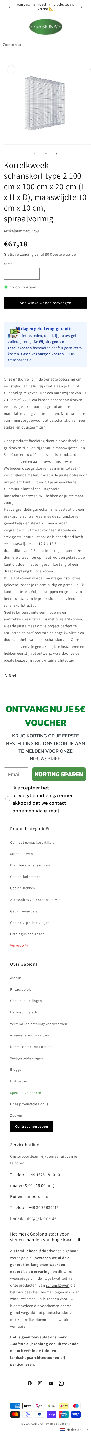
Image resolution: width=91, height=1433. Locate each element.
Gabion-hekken (22, 888)
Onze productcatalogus (29, 1104)
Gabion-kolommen (25, 876)
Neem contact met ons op (31, 1046)
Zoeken (16, 1115)
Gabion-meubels (23, 911)
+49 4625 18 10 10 (44, 1174)
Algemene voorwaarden (29, 1035)
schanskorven (57, 1285)
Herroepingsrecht (24, 1012)
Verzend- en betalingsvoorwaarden (38, 1024)
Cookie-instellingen (26, 1000)
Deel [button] (12, 675)
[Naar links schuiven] (34, 154)
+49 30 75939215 (44, 1207)
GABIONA (37, 1423)
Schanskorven (21, 853)
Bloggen (17, 1069)
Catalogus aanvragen (27, 934)
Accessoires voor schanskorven (35, 899)
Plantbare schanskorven (30, 865)
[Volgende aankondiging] (81, 6)
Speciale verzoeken (25, 1092)
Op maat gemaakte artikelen (33, 842)
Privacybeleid (21, 989)
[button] (10, 26)
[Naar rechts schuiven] (56, 154)
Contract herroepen (31, 1126)
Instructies (19, 1081)
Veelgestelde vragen (26, 1058)
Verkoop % (19, 945)
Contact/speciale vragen (30, 922)
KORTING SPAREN (59, 774)
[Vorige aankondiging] (9, 6)
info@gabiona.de (40, 1218)
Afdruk (15, 978)
